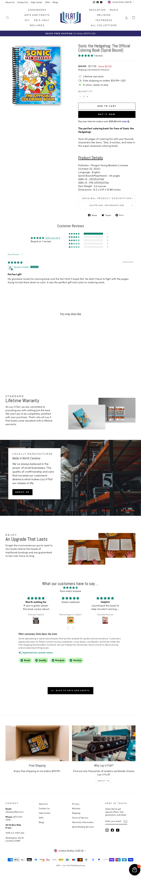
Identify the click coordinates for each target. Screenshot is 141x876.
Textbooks (103, 20)
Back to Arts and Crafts (72, 690)
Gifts (47, 2)
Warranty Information (82, 822)
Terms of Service (80, 817)
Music (114, 9)
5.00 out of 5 (52, 237)
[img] (15, 262)
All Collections (104, 25)
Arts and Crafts (37, 15)
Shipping (82, 69)
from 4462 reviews (70, 591)
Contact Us (22, 2)
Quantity (85, 91)
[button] (86, 55)
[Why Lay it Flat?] (103, 743)
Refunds (76, 808)
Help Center (36, 2)
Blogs (55, 2)
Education (97, 9)
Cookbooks (37, 9)
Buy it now (107, 114)
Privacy (75, 804)
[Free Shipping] (37, 743)
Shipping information (107, 205)
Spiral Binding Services (83, 826)
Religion (104, 15)
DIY (27, 20)
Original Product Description (106, 198)
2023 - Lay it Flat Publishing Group (70, 865)
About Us (10, 2)
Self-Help (41, 20)
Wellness (37, 25)
